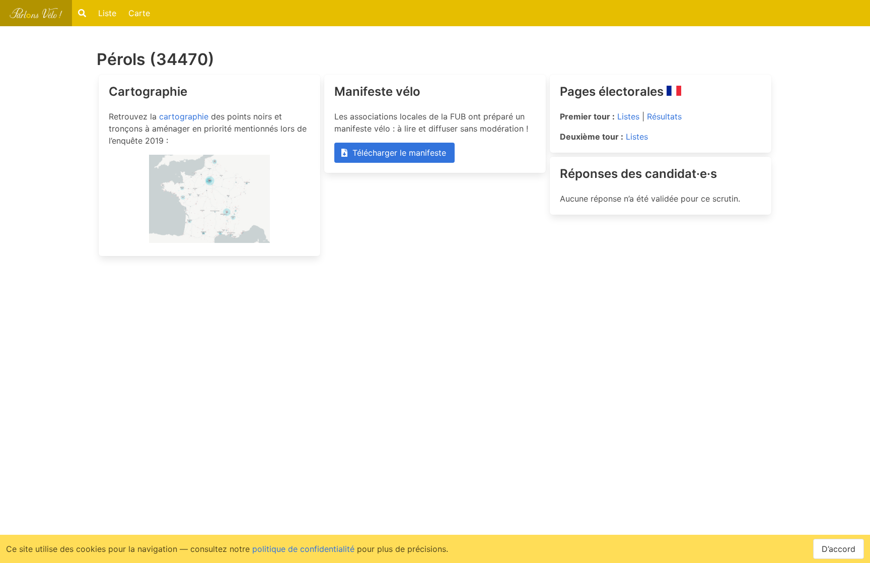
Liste (107, 13)
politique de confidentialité (303, 549)
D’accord (838, 549)
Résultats (664, 116)
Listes (628, 116)
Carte (139, 13)
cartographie (183, 116)
